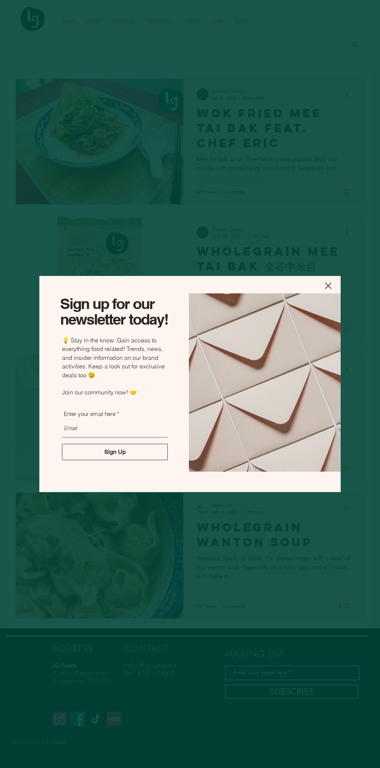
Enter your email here (89, 414)
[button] (328, 286)
